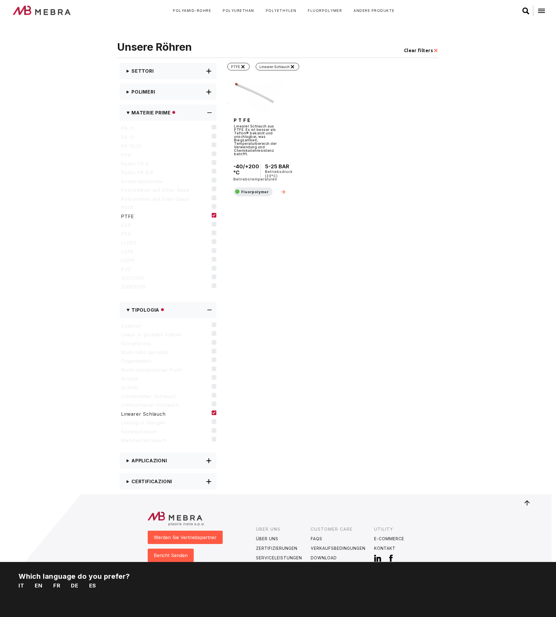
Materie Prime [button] (151, 113)
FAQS (316, 538)
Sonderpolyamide (142, 181)
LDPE (127, 252)
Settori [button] (142, 71)
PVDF (128, 208)
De (74, 585)
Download (324, 557)
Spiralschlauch (139, 432)
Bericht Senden (171, 555)
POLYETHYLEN (281, 10)
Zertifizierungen (276, 548)
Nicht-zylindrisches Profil (151, 370)
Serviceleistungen (279, 557)
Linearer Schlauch (143, 414)
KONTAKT (385, 548)
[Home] (42, 10)
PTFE (127, 216)
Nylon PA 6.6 (137, 172)
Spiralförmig (136, 343)
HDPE (128, 260)
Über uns (267, 538)
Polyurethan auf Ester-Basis (155, 199)
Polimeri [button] (143, 92)
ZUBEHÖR (133, 287)
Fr (57, 585)
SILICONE (133, 278)
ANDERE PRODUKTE (374, 10)
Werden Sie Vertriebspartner (185, 537)
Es (92, 585)
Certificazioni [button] (151, 481)
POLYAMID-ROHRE (192, 10)
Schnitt (129, 387)
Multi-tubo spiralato (145, 352)
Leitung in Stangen (143, 423)
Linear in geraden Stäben (151, 334)
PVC (126, 269)
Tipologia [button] (145, 310)
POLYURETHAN (238, 10)
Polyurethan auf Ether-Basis (155, 190)
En (39, 585)
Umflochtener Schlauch (150, 405)
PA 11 (127, 128)
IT (21, 585)
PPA (126, 155)
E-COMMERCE (389, 538)
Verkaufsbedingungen (338, 548)
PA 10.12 (131, 146)
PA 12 (128, 137)
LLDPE (129, 243)
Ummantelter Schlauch (149, 396)
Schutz (129, 378)
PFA (126, 234)
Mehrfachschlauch (144, 440)
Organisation (136, 361)
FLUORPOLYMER (325, 10)
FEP (126, 225)
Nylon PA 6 (135, 164)
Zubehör (131, 326)
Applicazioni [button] (149, 460)
